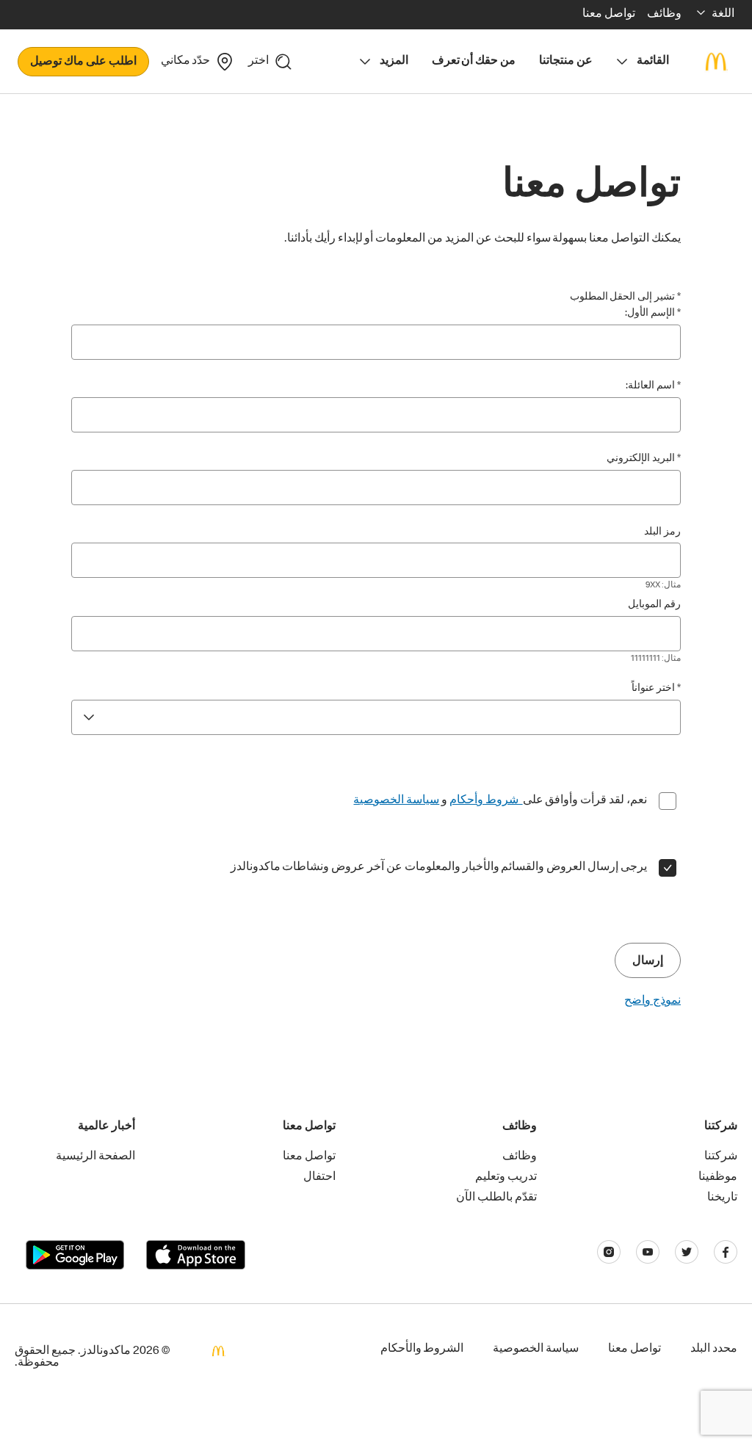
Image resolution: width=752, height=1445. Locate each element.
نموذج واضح (652, 1001)
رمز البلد (662, 532)
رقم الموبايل (654, 605)
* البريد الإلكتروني (644, 459)
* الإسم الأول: (653, 313)
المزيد (394, 62)
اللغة (723, 15)
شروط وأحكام (486, 801)
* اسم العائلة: (653, 386)
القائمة (653, 62)
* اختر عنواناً (656, 689)
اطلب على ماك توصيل (83, 62)
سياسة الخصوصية (396, 801)
